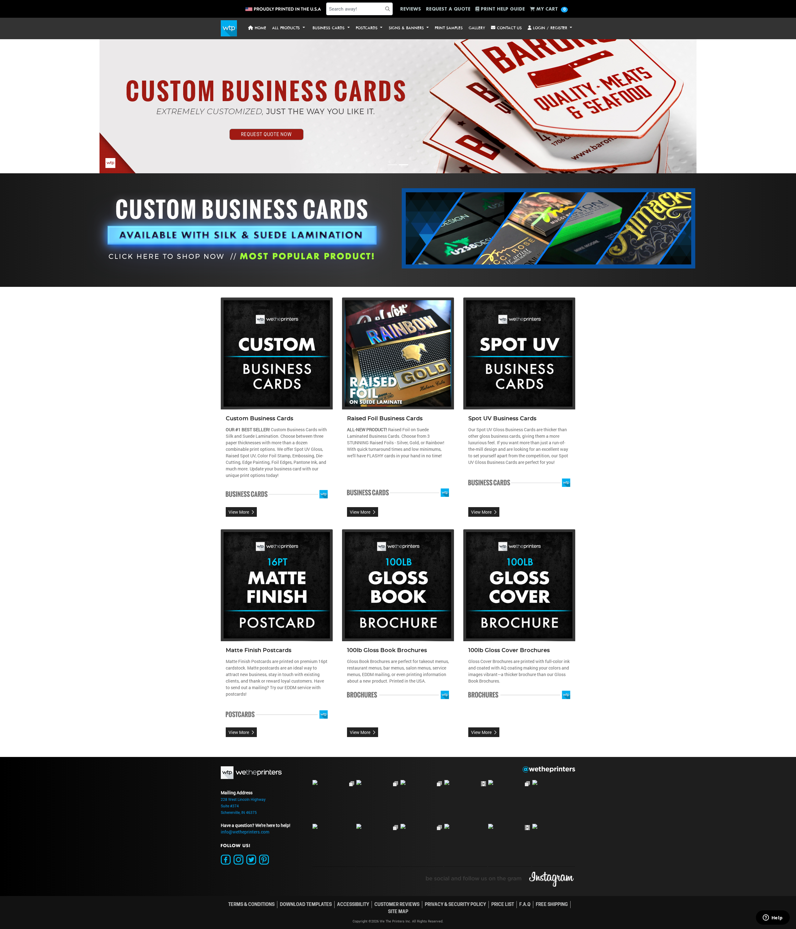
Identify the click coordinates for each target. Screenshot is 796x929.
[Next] (736, 106)
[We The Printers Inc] (229, 28)
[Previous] (59, 106)
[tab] (392, 164)
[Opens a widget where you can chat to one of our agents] (773, 918)
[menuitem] (257, 28)
